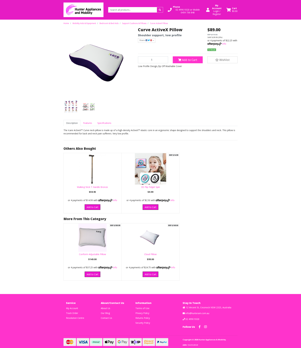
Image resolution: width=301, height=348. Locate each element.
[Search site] (160, 10)
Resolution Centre (75, 317)
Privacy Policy (142, 313)
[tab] (71, 123)
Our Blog (105, 313)
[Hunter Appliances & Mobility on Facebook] (199, 326)
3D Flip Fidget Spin (150, 187)
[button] (185, 9)
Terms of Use (142, 308)
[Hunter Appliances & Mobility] (83, 9)
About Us (105, 308)
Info (224, 43)
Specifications (104, 122)
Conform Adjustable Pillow (92, 254)
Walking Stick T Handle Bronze (92, 187)
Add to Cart (189, 60)
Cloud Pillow (150, 254)
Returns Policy (142, 317)
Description (72, 122)
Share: (142, 40)
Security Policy (142, 322)
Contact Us (106, 317)
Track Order (72, 313)
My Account (72, 308)
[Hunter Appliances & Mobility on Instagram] (205, 326)
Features (87, 122)
